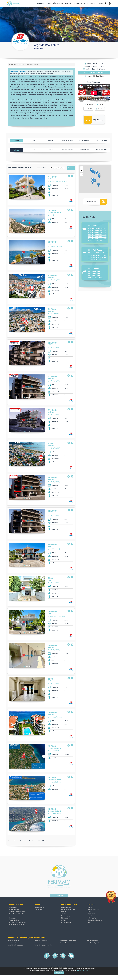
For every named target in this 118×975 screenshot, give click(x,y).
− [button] (81, 170)
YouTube (100, 109)
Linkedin (89, 109)
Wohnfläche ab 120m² (94, 259)
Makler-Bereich (66, 907)
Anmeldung (38, 909)
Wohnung (50, 140)
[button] (110, 3)
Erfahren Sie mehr (82, 970)
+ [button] (81, 168)
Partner (100, 3)
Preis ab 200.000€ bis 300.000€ (97, 234)
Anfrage (63, 914)
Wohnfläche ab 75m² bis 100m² (97, 255)
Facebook (89, 104)
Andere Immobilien (101, 140)
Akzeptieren (59, 973)
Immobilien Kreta (13, 941)
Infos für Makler (66, 922)
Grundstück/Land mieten (17, 924)
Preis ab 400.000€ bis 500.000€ (97, 239)
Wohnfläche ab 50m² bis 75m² (97, 253)
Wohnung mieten (14, 920)
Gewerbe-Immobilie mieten (17, 922)
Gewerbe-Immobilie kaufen (17, 912)
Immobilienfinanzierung (54, 3)
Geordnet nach (42, 168)
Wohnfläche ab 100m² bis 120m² (97, 257)
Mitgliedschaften (93, 909)
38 (39, 840)
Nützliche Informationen (73, 3)
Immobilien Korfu (92, 941)
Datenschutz (92, 918)
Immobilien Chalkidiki (41, 941)
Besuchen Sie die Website (95, 76)
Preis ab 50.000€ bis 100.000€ (97, 228)
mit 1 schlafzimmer (94, 271)
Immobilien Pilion (13, 943)
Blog (89, 912)
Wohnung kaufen (14, 909)
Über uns (90, 907)
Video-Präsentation (94, 82)
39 (43, 840)
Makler (63, 912)
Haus (33, 140)
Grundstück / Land (84, 140)
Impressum (91, 914)
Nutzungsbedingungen (95, 920)
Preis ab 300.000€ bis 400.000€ (97, 236)
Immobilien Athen (39, 943)
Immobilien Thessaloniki (68, 943)
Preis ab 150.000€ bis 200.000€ (97, 232)
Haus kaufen (13, 907)
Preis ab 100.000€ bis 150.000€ (97, 230)
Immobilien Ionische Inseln (43, 945)
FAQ (89, 922)
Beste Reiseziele (90, 3)
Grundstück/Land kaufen (16, 914)
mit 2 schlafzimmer (94, 273)
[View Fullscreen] (81, 174)
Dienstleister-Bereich (68, 909)
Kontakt (90, 916)
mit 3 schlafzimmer (94, 275)
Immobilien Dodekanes (15, 945)
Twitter (100, 104)
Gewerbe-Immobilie (67, 140)
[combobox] (57, 168)
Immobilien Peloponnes (68, 941)
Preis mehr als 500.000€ (95, 241)
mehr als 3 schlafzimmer (95, 277)
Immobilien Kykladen (93, 943)
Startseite (41, 3)
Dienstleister (65, 918)
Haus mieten (13, 918)
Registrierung (39, 907)
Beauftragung (65, 916)
